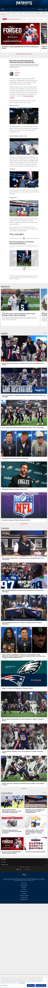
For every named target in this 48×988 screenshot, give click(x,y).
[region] (24, 981)
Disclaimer (24, 889)
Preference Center (24, 899)
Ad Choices (24, 893)
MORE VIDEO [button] (24, 788)
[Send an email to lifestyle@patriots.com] (17, 75)
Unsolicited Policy (24, 891)
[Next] (29, 267)
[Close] (46, 977)
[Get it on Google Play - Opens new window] (28, 869)
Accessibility (24, 887)
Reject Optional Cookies (41, 985)
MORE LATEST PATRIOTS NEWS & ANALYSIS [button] (24, 53)
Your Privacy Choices (24, 895)
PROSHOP (40, 9)
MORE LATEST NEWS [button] (24, 523)
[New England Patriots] (24, 875)
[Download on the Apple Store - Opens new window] (19, 869)
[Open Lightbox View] (24, 261)
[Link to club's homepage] (2, 9)
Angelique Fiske (17, 72)
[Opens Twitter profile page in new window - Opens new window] (15, 75)
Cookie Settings (24, 897)
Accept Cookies (31, 985)
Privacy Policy (24, 883)
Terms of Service (24, 885)
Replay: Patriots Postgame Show (14, 19)
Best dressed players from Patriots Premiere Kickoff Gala (22, 242)
